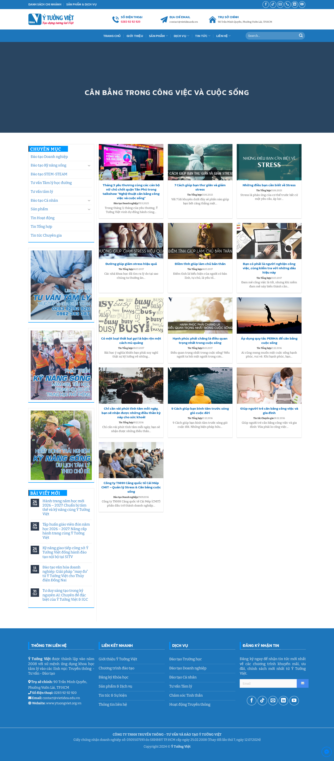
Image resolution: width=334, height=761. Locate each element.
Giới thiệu (135, 35)
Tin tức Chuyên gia (46, 235)
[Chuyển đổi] (89, 165)
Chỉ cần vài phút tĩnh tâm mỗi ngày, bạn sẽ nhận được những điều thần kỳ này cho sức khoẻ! (131, 412)
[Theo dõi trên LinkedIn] (295, 4)
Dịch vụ (180, 35)
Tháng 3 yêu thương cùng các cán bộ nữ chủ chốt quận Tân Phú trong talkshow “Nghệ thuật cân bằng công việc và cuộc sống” (131, 192)
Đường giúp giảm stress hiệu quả (131, 264)
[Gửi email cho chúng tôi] (280, 4)
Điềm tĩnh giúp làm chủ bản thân (200, 264)
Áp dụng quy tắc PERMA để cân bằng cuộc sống (269, 340)
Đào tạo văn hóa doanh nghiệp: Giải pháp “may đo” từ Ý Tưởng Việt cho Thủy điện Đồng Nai (65, 573)
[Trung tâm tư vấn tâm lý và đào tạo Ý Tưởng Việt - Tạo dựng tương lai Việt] (51, 19)
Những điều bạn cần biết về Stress (269, 185)
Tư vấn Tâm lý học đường (51, 183)
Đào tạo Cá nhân (44, 200)
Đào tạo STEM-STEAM (49, 174)
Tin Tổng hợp (41, 226)
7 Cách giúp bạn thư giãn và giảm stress (200, 187)
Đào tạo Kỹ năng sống (48, 165)
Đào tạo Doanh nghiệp (49, 156)
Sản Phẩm (157, 35)
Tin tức (201, 35)
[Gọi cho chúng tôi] (287, 4)
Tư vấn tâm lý (42, 191)
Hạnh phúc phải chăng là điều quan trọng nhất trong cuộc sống (200, 340)
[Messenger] (327, 753)
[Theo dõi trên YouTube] (302, 4)
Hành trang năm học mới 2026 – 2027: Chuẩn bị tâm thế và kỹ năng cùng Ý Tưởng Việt (66, 507)
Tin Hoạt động (43, 218)
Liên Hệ (222, 35)
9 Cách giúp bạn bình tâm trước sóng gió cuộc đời (200, 410)
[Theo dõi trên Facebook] (265, 4)
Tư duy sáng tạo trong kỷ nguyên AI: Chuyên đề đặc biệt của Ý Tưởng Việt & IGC (65, 594)
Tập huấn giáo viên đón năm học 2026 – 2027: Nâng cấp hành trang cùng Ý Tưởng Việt (66, 531)
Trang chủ (112, 35)
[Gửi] (301, 36)
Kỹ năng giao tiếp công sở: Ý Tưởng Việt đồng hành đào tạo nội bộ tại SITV (65, 552)
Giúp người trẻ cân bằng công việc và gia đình (269, 410)
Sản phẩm (39, 209)
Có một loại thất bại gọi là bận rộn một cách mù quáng (131, 340)
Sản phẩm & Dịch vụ (81, 4)
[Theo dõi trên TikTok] (273, 4)
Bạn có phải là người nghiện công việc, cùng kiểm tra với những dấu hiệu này (269, 268)
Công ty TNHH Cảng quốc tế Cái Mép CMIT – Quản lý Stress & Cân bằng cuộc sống (131, 487)
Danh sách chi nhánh (44, 4)
